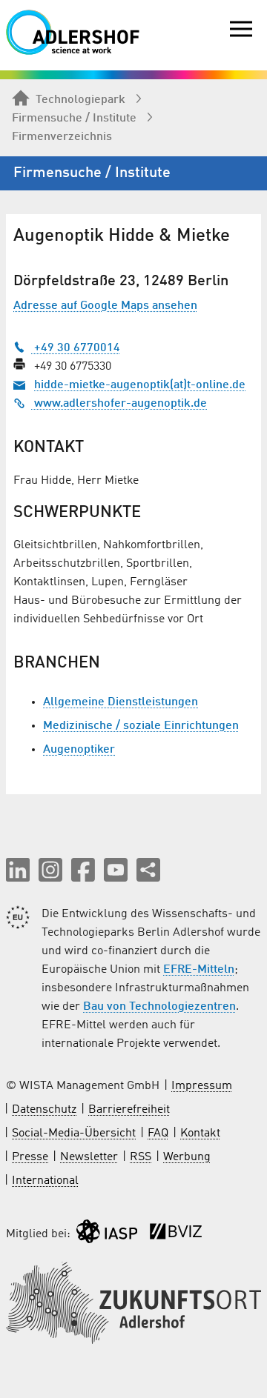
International (45, 1181)
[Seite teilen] (148, 869)
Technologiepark (80, 100)
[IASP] (106, 1234)
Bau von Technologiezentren (159, 1007)
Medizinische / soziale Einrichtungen (141, 726)
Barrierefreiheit (129, 1110)
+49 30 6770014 (75, 348)
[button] (17, 869)
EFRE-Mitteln (198, 970)
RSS (140, 1157)
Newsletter (89, 1157)
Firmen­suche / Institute (74, 118)
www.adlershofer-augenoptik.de (119, 404)
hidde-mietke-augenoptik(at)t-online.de (139, 385)
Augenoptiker (79, 750)
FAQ (158, 1133)
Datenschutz (44, 1110)
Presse (30, 1157)
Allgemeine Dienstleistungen (120, 702)
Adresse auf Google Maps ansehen (105, 306)
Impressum (201, 1086)
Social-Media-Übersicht (74, 1133)
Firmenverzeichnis (62, 137)
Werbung (187, 1157)
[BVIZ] (175, 1234)
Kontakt (200, 1133)
